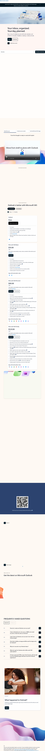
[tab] (7, 71)
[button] (17, 52)
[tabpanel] (22, 95)
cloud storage (14, 237)
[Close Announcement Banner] (39, 4)
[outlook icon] (9, 243)
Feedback (4, 748)
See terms (10, 256)
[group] (16, 184)
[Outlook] (9, 279)
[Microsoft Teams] (28, 325)
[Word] (12, 325)
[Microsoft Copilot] (9, 325)
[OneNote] (21, 325)
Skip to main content (4, 0)
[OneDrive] (12, 279)
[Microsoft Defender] (26, 325)
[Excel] (14, 325)
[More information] (18, 235)
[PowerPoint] (16, 325)
